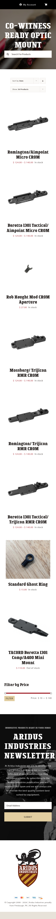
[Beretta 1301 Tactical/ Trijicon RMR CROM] (28, 468)
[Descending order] (43, 81)
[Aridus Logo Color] (28, 850)
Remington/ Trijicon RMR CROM (28, 446)
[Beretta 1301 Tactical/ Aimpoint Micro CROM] (28, 177)
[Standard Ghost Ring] (28, 542)
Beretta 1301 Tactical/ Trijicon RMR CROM (28, 519)
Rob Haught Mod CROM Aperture (28, 299)
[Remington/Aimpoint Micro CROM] (28, 104)
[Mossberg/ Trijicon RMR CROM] (28, 322)
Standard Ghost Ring (28, 584)
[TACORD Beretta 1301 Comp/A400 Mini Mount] (28, 604)
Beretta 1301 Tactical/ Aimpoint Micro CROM (28, 228)
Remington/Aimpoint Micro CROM (28, 154)
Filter (9, 698)
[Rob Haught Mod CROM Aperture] (28, 250)
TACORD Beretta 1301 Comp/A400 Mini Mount (28, 657)
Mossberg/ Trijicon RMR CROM (28, 372)
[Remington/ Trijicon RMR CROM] (28, 395)
